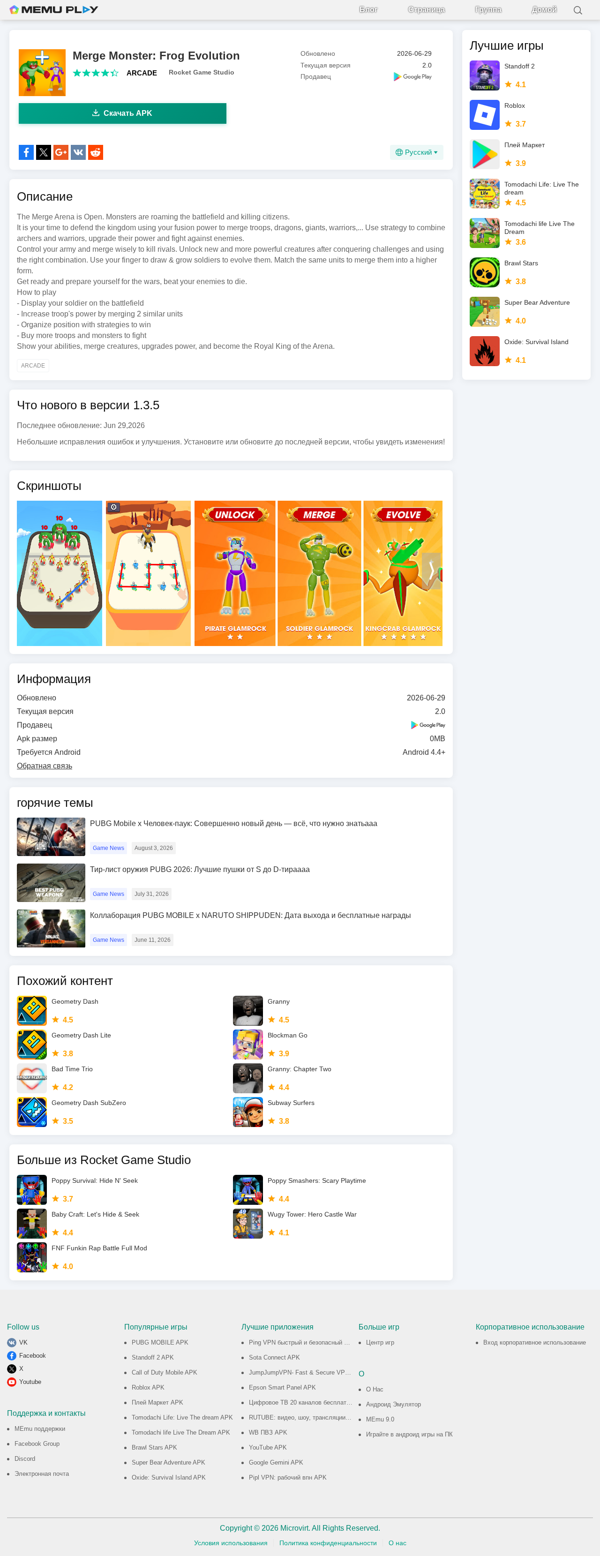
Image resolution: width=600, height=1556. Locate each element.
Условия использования (231, 1543)
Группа (488, 10)
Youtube (30, 1381)
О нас (397, 1543)
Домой (544, 10)
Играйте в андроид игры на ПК (409, 1434)
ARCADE (142, 73)
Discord (25, 1458)
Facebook (32, 1355)
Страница (426, 10)
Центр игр (380, 1342)
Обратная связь (44, 766)
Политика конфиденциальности (328, 1543)
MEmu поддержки (40, 1428)
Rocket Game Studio (201, 72)
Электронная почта (42, 1473)
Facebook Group (37, 1443)
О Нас (374, 1389)
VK (23, 1342)
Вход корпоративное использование (534, 1342)
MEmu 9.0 (380, 1419)
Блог (369, 10)
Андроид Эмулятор (393, 1404)
